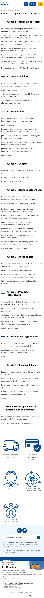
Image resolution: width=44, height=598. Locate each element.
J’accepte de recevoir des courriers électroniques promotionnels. (23, 551)
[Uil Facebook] (24, 530)
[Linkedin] (19, 530)
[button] (26, 4)
